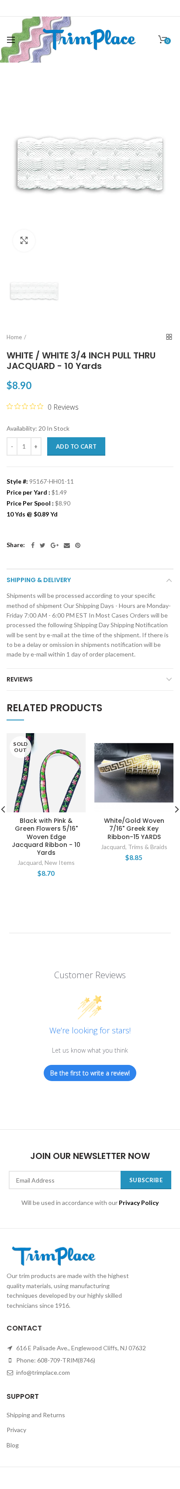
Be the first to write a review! (90, 1073)
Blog (13, 1445)
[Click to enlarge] (24, 241)
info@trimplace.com (42, 1372)
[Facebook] (32, 545)
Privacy (16, 1429)
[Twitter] (42, 545)
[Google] (54, 545)
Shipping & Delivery (39, 580)
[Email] (67, 545)
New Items (60, 862)
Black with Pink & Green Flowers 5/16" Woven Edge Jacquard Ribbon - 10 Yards (46, 837)
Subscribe (146, 1179)
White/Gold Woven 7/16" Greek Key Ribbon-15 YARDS (134, 829)
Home (14, 337)
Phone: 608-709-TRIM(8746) (55, 1360)
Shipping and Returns (36, 1415)
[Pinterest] (78, 545)
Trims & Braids (147, 846)
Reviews (20, 679)
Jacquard (29, 862)
